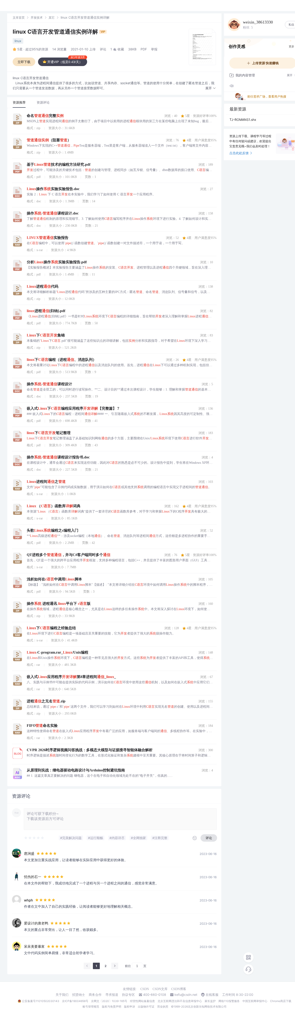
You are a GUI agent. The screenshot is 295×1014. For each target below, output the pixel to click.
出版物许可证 (146, 1006)
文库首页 (19, 17)
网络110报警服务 (229, 1001)
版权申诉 (129, 1006)
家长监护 (210, 1001)
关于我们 (62, 995)
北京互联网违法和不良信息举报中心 (180, 1001)
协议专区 (128, 995)
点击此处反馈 (239, 153)
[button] (210, 88)
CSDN (144, 989)
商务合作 (95, 995)
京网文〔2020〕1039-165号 (109, 1001)
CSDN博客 (178, 989)
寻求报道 (111, 995)
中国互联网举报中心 (254, 1001)
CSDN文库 (160, 989)
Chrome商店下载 (280, 1001)
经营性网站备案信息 (142, 1001)
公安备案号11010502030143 (40, 1001)
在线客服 (212, 995)
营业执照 (162, 1006)
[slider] (34, 838)
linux (18, 41)
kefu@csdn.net (185, 995)
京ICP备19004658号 (75, 1001)
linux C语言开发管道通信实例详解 (56, 31)
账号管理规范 (91, 1006)
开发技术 (37, 17)
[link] (19, 17)
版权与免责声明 (111, 1006)
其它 (52, 17)
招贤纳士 (78, 995)
